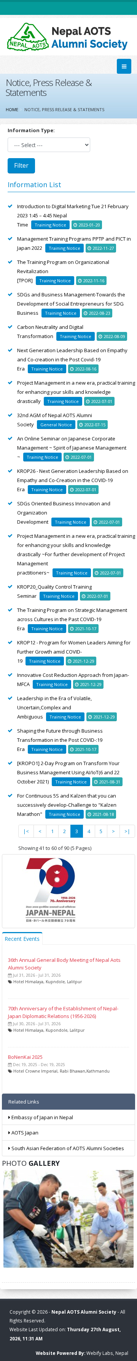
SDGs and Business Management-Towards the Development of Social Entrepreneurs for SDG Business (71, 303)
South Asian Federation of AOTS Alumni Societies (67, 1148)
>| (127, 831)
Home (12, 109)
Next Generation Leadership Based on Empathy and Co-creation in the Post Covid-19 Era (72, 359)
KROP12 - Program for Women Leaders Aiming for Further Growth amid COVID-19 (74, 651)
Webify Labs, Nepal (107, 1353)
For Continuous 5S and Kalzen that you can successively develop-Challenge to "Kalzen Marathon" (66, 804)
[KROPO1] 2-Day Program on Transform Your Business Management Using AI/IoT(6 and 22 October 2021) (68, 772)
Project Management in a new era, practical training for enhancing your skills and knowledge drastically (76, 392)
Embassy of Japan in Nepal (41, 1117)
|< (26, 831)
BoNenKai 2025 (25, 1057)
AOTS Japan (24, 1132)
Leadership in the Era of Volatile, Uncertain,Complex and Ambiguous (54, 707)
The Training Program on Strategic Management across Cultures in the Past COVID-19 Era (72, 619)
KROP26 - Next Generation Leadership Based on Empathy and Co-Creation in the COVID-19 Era (72, 480)
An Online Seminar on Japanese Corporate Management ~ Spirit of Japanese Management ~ (71, 447)
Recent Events (22, 938)
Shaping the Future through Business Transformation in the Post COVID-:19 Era (60, 740)
